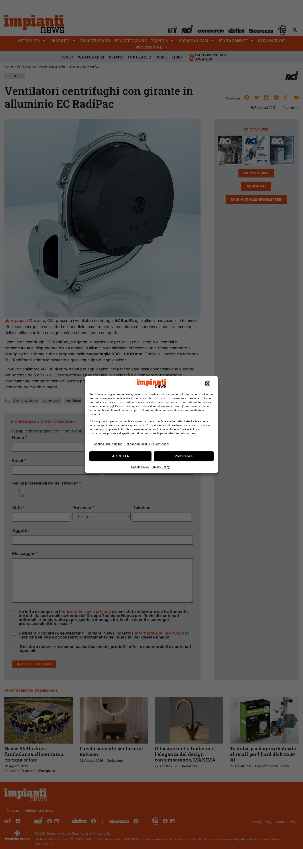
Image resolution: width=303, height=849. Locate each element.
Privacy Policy (161, 467)
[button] (208, 383)
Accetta (120, 456)
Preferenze (184, 456)
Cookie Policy (140, 467)
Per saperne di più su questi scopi (147, 444)
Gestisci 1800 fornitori (108, 444)
